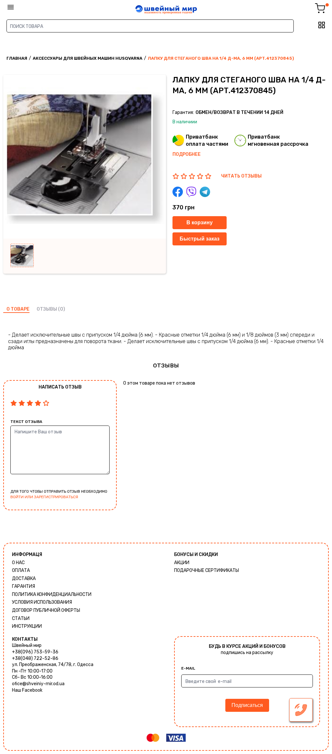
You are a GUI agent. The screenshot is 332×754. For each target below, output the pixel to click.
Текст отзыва (26, 421)
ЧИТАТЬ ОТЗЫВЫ (241, 176)
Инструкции (27, 626)
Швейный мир (27, 645)
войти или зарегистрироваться (44, 497)
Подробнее (186, 154)
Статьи (21, 618)
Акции (181, 562)
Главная (16, 58)
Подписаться (247, 705)
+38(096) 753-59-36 (35, 652)
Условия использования (42, 602)
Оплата (21, 570)
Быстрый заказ (199, 238)
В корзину (199, 222)
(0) (61, 309)
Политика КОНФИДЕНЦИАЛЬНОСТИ (51, 594)
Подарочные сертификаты (206, 570)
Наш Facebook (27, 690)
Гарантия (23, 586)
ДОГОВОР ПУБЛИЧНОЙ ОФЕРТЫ (46, 610)
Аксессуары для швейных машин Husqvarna (87, 58)
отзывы (47, 309)
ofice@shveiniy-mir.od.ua (38, 683)
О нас (18, 562)
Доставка (24, 578)
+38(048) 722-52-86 (35, 658)
